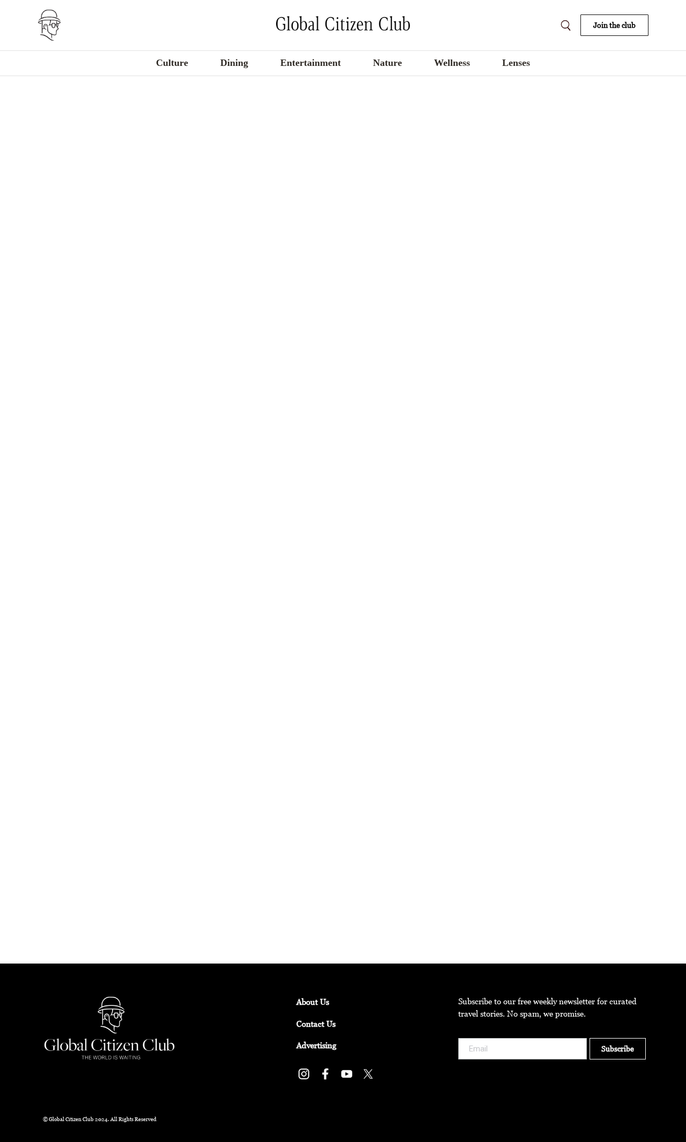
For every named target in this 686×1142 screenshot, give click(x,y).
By (111, 342)
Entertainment (61, 342)
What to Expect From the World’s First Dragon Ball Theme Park (193, 625)
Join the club (614, 24)
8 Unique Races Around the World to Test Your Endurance (180, 890)
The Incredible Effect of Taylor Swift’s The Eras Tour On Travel (191, 325)
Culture (51, 907)
